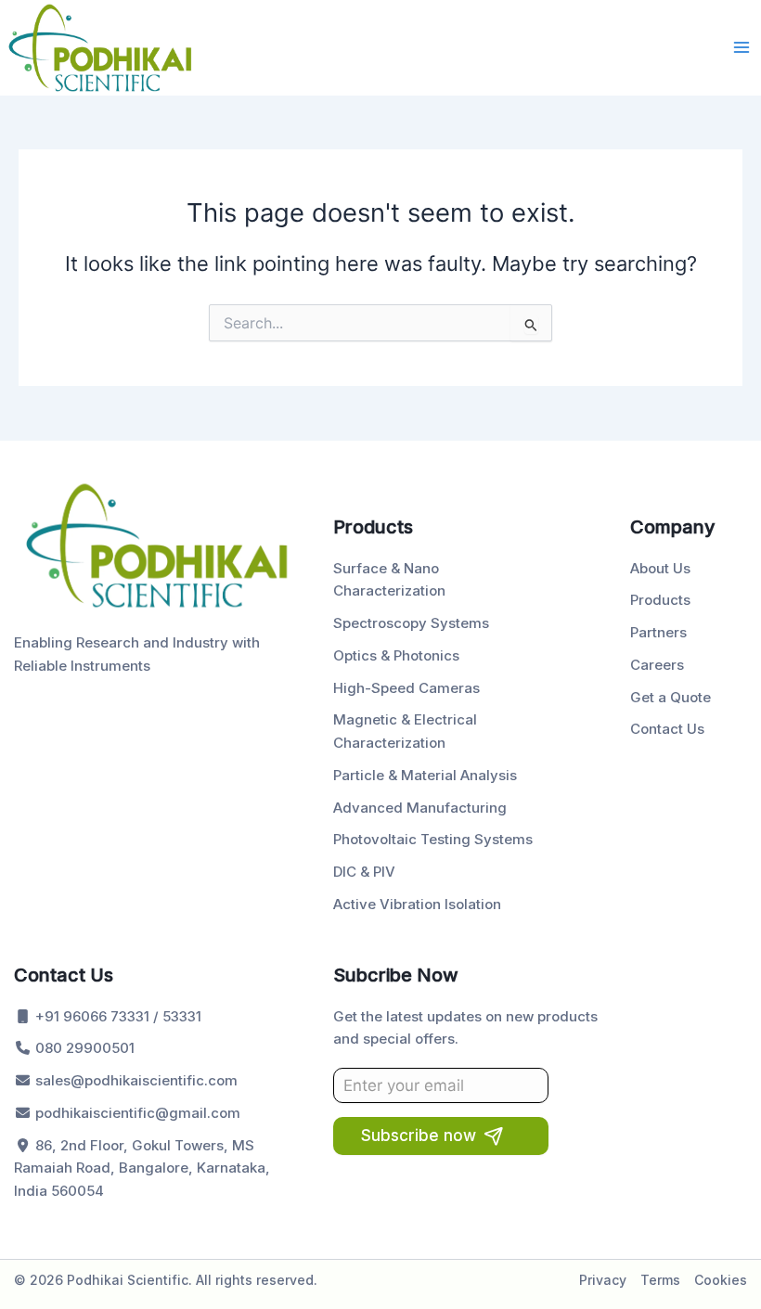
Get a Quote (670, 697)
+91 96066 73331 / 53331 (116, 1016)
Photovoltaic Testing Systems (433, 839)
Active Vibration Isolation (417, 904)
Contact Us (667, 729)
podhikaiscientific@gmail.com (136, 1113)
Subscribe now (418, 1135)
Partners (658, 632)
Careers (657, 665)
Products (660, 600)
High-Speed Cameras (406, 688)
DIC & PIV (364, 871)
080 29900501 (83, 1048)
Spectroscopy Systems (411, 623)
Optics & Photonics (396, 655)
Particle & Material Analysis (425, 775)
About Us (660, 568)
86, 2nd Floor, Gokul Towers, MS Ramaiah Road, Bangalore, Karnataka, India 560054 (142, 1168)
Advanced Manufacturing (420, 807)
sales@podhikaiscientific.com (135, 1080)
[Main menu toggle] (741, 47)
